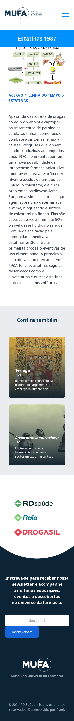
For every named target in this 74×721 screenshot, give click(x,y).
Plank (60, 709)
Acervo (16, 95)
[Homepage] (23, 13)
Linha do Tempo (44, 95)
